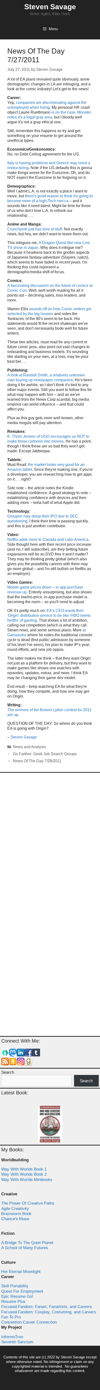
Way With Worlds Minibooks (26, 1179)
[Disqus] (50, 841)
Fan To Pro (11, 1317)
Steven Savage (50, 7)
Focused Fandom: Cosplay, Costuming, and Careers (48, 1312)
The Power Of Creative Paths (27, 1203)
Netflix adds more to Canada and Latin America (47, 539)
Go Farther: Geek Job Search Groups (45, 754)
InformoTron (12, 1337)
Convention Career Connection (29, 1322)
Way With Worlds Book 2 (24, 1174)
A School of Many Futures (24, 1247)
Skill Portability (14, 1286)
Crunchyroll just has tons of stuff (34, 229)
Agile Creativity (15, 1208)
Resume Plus (13, 1301)
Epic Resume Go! (17, 1296)
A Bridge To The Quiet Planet (27, 1242)
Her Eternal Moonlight (21, 1271)
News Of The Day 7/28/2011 (37, 761)
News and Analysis (29, 747)
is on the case (63, 112)
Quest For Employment (22, 1291)
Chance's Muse (15, 1219)
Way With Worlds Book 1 (24, 1169)
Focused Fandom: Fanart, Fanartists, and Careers (46, 1306)
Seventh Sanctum (17, 1342)
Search (7, 1072)
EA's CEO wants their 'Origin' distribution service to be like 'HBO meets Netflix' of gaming (49, 615)
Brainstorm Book (16, 1213)
